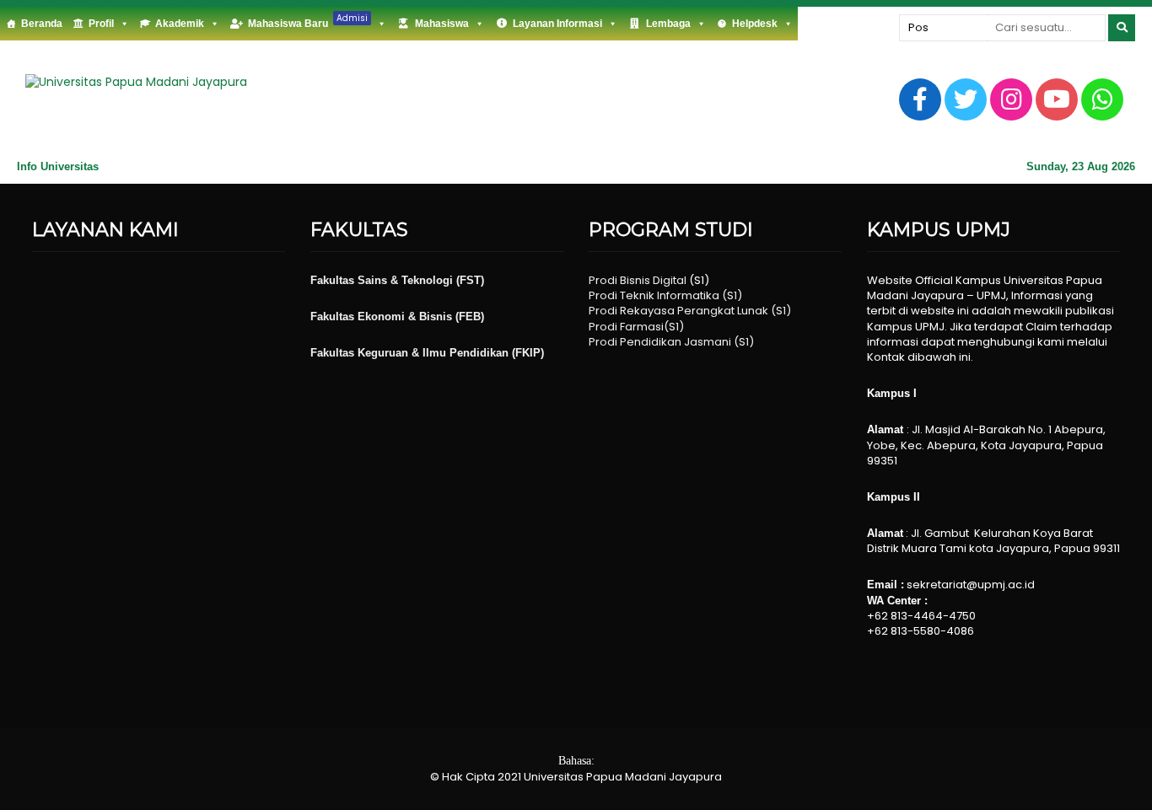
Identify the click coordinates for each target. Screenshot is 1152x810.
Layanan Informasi (557, 24)
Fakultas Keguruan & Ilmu (379, 352)
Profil (101, 24)
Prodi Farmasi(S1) (636, 327)
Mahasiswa (442, 24)
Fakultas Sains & (355, 280)
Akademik (179, 24)
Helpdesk (755, 24)
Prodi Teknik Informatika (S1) (665, 295)
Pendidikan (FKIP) (496, 352)
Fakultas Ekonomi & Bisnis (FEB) (397, 316)
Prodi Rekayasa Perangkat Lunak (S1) (690, 311)
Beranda (41, 24)
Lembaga (668, 24)
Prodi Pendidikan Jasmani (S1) (671, 342)
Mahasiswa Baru (308, 21)
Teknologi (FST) (442, 280)
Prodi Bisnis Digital (637, 280)
